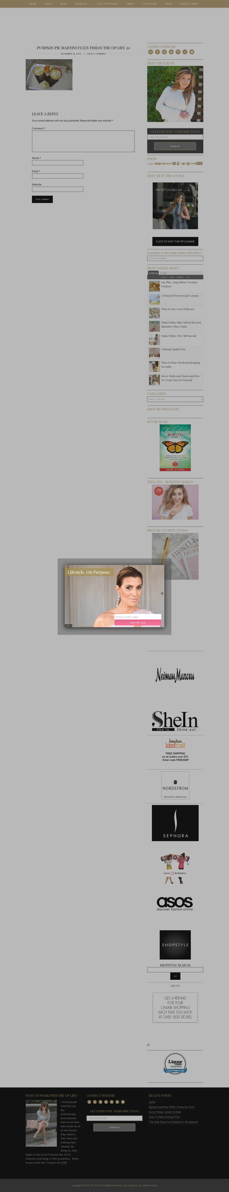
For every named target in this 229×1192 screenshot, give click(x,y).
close (68, 625)
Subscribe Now (138, 622)
